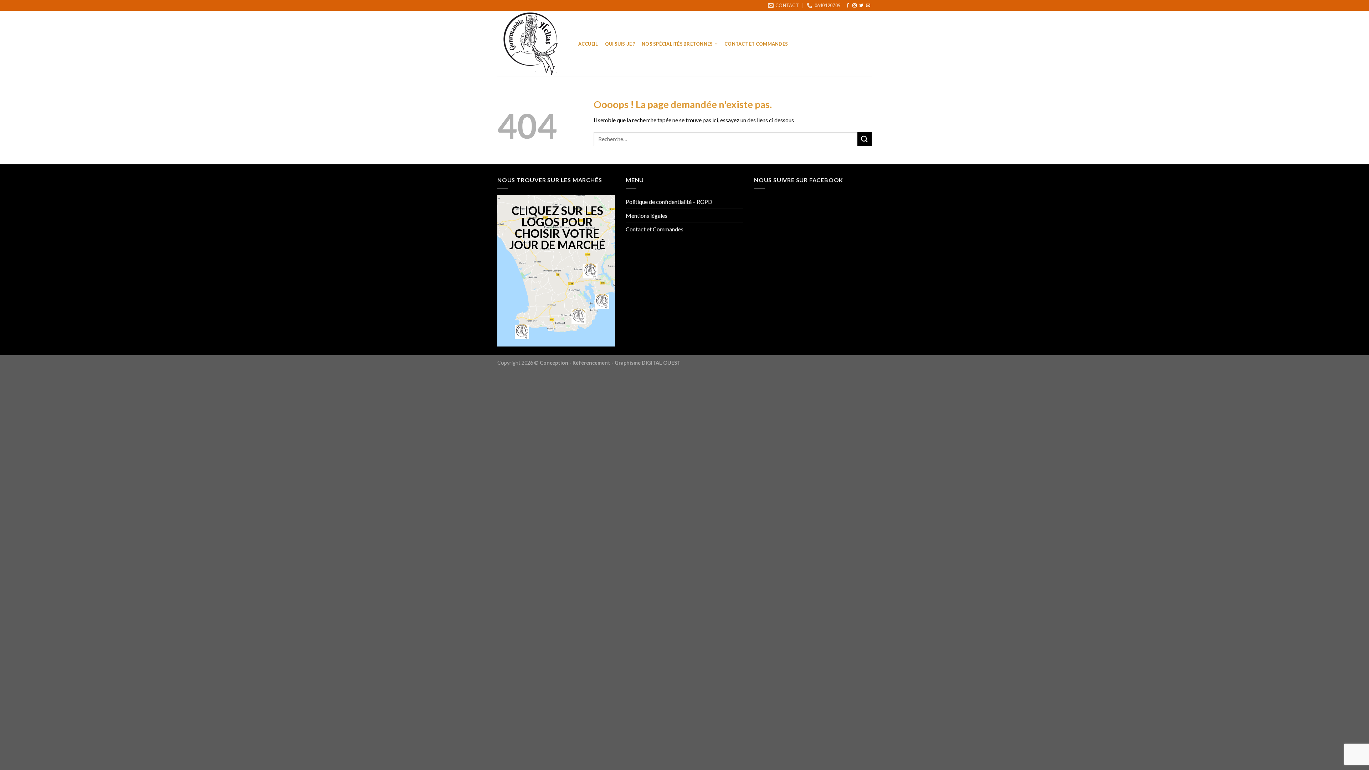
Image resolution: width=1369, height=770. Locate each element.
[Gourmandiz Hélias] (530, 44)
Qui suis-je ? (620, 44)
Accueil (588, 44)
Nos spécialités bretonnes (677, 44)
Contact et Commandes (756, 44)
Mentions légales (646, 215)
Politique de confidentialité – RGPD (669, 201)
